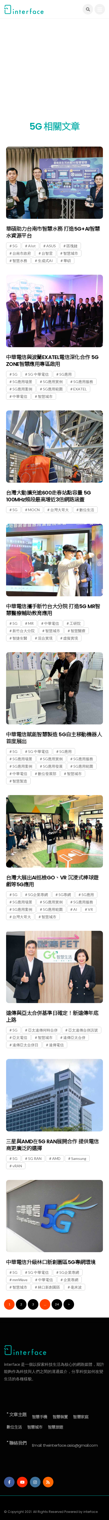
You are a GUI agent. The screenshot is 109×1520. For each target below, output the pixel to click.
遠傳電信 (56, 1045)
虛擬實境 (70, 638)
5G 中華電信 (38, 374)
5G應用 (65, 374)
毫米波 (76, 1287)
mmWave (20, 1279)
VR (90, 909)
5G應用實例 (53, 381)
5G (14, 246)
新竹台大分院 (23, 630)
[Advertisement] (54, 72)
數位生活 (86, 509)
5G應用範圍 (53, 389)
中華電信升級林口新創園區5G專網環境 (51, 1262)
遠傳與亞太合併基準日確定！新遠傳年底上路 (52, 1016)
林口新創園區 (49, 1287)
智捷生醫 (19, 638)
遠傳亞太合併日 (25, 1045)
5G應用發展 (53, 766)
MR (31, 623)
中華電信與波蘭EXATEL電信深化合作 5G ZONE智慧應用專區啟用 (52, 361)
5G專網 (64, 894)
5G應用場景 (22, 381)
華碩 (67, 260)
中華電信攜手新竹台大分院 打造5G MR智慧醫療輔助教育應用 (53, 610)
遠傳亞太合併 (74, 1037)
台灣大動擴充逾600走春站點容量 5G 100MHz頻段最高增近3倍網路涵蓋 (48, 496)
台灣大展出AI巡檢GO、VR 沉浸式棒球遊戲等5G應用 (52, 881)
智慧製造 (19, 781)
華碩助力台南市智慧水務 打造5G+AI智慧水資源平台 (53, 232)
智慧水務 (19, 260)
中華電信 (19, 396)
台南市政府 (21, 253)
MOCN (34, 509)
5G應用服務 (83, 381)
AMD (56, 1158)
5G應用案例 (22, 389)
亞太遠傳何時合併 (43, 1030)
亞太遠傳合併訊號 (83, 1030)
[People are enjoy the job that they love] (54, 183)
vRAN (17, 1166)
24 (57, 1304)
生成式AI (45, 260)
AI (75, 909)
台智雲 (47, 253)
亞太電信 (19, 1037)
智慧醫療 (78, 630)
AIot (32, 246)
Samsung (78, 1158)
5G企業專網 (38, 894)
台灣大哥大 (59, 509)
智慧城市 (70, 253)
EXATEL (80, 389)
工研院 (75, 623)
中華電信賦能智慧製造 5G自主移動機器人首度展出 (54, 738)
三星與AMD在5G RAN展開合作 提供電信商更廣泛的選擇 (52, 1145)
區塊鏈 (72, 246)
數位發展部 (47, 773)
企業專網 (70, 1279)
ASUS (51, 246)
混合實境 (45, 638)
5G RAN (35, 1158)
